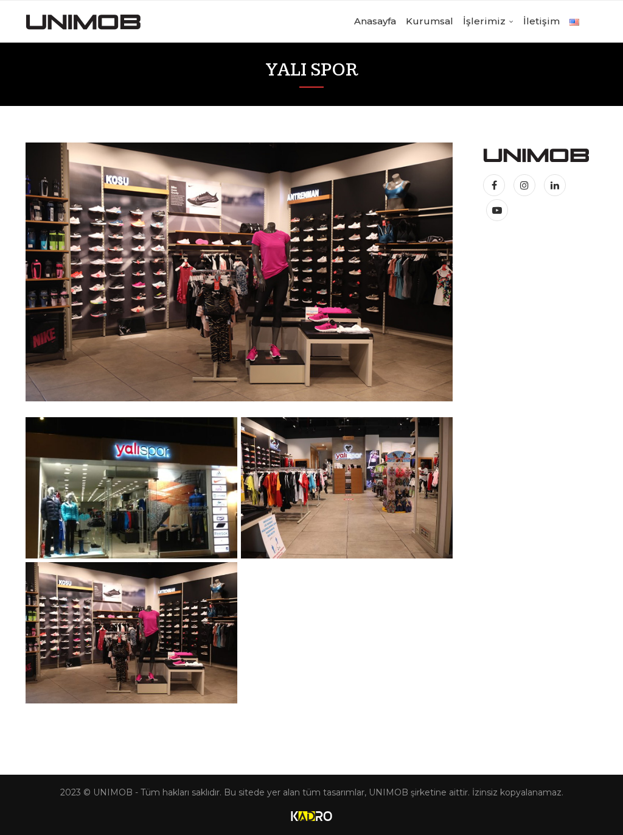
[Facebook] (496, 185)
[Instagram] (525, 185)
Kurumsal (429, 21)
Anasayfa (375, 21)
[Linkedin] (555, 185)
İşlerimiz (484, 21)
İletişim (541, 21)
